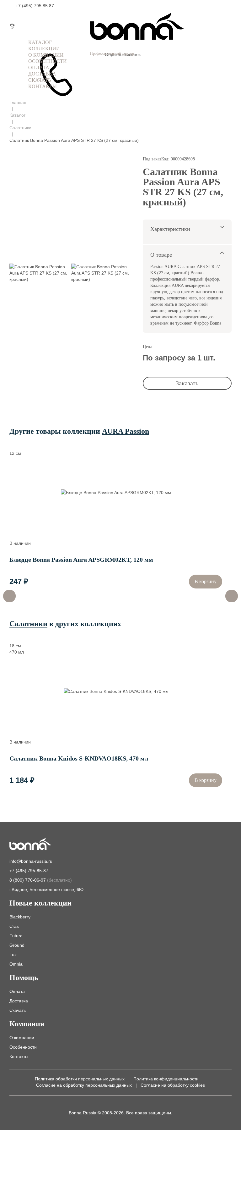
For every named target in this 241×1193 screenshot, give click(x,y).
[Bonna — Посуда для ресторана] (30, 845)
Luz (13, 954)
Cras (14, 926)
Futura (16, 935)
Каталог (17, 115)
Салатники (20, 127)
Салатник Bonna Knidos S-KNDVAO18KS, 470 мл (78, 758)
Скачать (17, 1010)
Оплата (17, 991)
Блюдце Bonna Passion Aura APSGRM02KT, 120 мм (81, 559)
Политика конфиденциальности (166, 1078)
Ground (16, 945)
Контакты (18, 1056)
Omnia (16, 964)
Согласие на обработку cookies (173, 1085)
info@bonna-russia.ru (30, 861)
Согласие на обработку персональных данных (84, 1085)
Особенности (23, 1047)
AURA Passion (125, 431)
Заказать (187, 383)
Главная (17, 102)
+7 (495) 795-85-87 (28, 870)
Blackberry (19, 916)
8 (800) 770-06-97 (40, 880)
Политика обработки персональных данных (80, 1078)
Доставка (18, 1000)
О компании (21, 1037)
